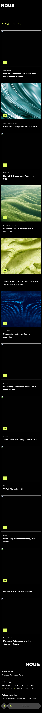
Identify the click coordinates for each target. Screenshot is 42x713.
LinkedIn (19, 688)
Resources (14, 675)
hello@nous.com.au (10, 685)
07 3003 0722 (28, 685)
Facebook (8, 688)
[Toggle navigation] (4, 706)
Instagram (29, 688)
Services (5, 675)
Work (21, 675)
